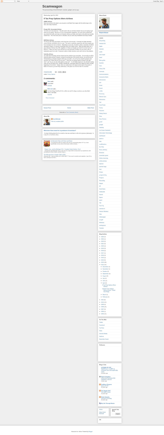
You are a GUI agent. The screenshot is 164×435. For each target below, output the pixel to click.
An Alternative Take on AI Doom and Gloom (61, 141)
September (106, 273)
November (106, 269)
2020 (102, 246)
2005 (102, 313)
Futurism (101, 110)
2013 (102, 262)
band (100, 57)
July (104, 278)
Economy (101, 93)
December (106, 266)
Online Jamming (103, 158)
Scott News (102, 189)
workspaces (102, 225)
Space (101, 197)
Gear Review (102, 119)
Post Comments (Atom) (72, 112)
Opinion (53, 74)
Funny (49, 74)
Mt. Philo (101, 147)
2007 (102, 309)
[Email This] (59, 72)
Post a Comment (50, 98)
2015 (102, 257)
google (101, 124)
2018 (102, 250)
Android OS (102, 43)
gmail (100, 121)
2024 (102, 239)
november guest (103, 155)
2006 (102, 311)
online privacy (103, 161)
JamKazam (102, 135)
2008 (102, 306)
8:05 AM (50, 85)
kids (100, 141)
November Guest (103, 339)
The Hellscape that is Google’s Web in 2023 (54, 154)
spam (100, 200)
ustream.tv (102, 208)
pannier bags (102, 166)
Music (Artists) (103, 149)
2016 (102, 255)
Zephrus (101, 336)
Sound (101, 194)
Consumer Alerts (103, 77)
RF (100, 186)
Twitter (101, 322)
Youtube (101, 228)
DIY (100, 82)
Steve (49, 81)
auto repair (102, 54)
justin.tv (101, 138)
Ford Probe (102, 105)
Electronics (102, 99)
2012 (102, 264)
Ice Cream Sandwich (104, 130)
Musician (101, 152)
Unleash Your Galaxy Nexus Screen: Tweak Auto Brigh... (108, 290)
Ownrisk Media (103, 333)
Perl (100, 169)
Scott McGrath (56, 119)
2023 (102, 241)
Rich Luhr (50, 89)
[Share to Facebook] (63, 72)
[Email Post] (55, 72)
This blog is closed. (106, 392)
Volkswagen (102, 217)
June (104, 280)
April (104, 283)
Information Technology (105, 133)
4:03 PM (50, 94)
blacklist (101, 63)
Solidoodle (102, 191)
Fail (100, 102)
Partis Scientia (105, 397)
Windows (101, 222)
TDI (100, 203)
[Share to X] (62, 72)
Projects (101, 177)
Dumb (100, 88)
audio (100, 51)
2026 (102, 236)
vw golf (101, 219)
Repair (101, 183)
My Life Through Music (108, 403)
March (104, 294)
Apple (100, 46)
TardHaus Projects (106, 384)
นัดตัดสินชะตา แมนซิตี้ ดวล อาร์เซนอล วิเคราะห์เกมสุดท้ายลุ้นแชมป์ (109, 370)
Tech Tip (101, 205)
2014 (102, 260)
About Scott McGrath (102, 412)
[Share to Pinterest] (65, 72)
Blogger (90, 431)
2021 (102, 243)
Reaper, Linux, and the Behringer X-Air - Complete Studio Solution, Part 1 (63, 149)
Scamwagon (52, 6)
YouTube (101, 328)
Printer (101, 172)
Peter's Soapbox (106, 376)
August (105, 276)
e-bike (101, 91)
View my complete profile (57, 121)
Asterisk (101, 49)
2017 (102, 253)
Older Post (90, 108)
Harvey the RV (104, 386)
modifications (102, 144)
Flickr (100, 330)
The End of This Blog (106, 398)
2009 (102, 304)
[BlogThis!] (60, 72)
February (105, 297)
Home (69, 108)
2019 (102, 248)
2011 (102, 299)
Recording (102, 180)
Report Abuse (103, 32)
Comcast (101, 71)
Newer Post (47, 108)
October (105, 271)
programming (103, 175)
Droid (100, 85)
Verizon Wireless (103, 211)
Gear (100, 116)
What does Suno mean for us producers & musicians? (60, 130)
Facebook (102, 325)
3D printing (102, 40)
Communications (103, 74)
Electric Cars (102, 96)
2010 (102, 302)
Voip (100, 214)
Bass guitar (102, 60)
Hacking (101, 127)
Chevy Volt (102, 68)
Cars (100, 65)
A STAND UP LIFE (106, 367)
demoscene (102, 79)
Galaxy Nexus (103, 113)
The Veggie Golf (105, 390)
